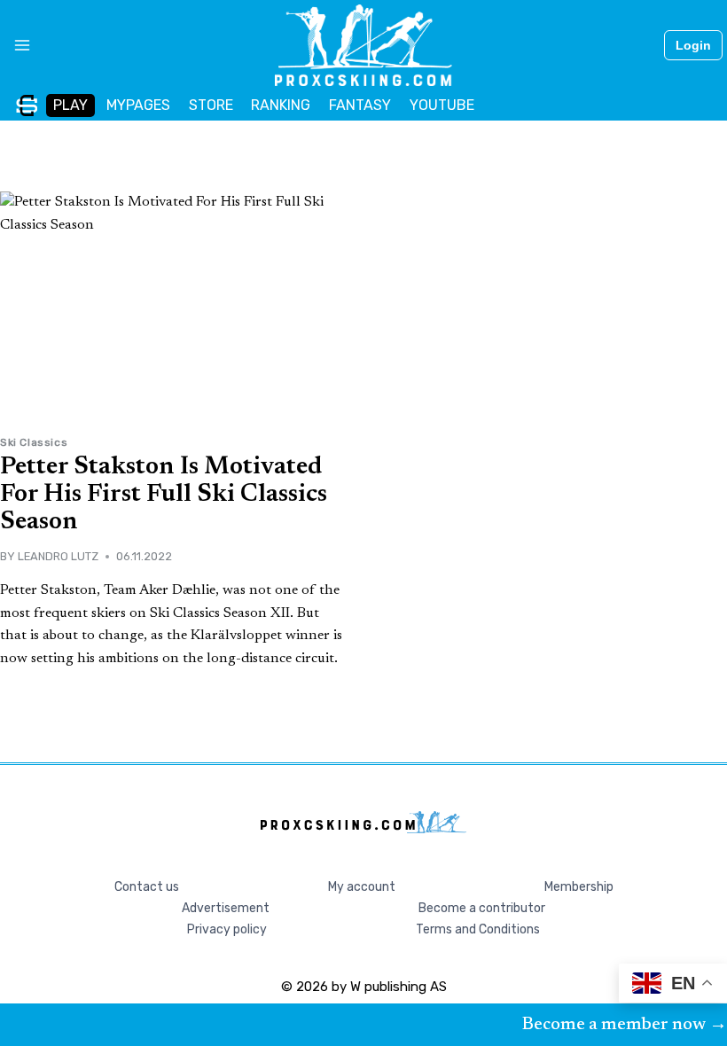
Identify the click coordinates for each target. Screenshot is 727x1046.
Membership (579, 886)
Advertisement (226, 908)
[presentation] (173, 306)
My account (361, 886)
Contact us (146, 886)
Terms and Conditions (478, 929)
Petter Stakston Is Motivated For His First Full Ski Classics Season (163, 495)
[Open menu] (15, 45)
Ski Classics (33, 442)
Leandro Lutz (58, 556)
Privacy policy (227, 929)
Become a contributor (481, 908)
